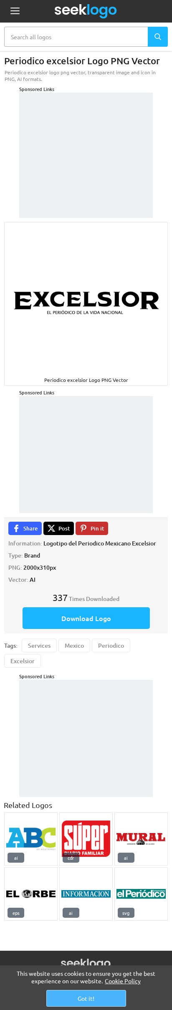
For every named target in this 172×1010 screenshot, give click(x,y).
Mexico (74, 645)
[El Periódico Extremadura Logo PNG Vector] (141, 894)
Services (39, 645)
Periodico (111, 645)
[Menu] (14, 11)
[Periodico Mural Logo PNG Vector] (141, 839)
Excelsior (22, 661)
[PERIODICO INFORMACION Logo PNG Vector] (86, 894)
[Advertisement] (86, 145)
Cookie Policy (123, 981)
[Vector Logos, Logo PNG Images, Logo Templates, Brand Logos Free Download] (86, 11)
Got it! (86, 998)
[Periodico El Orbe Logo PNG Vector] (31, 894)
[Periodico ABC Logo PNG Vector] (31, 839)
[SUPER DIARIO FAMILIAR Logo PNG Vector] (86, 839)
